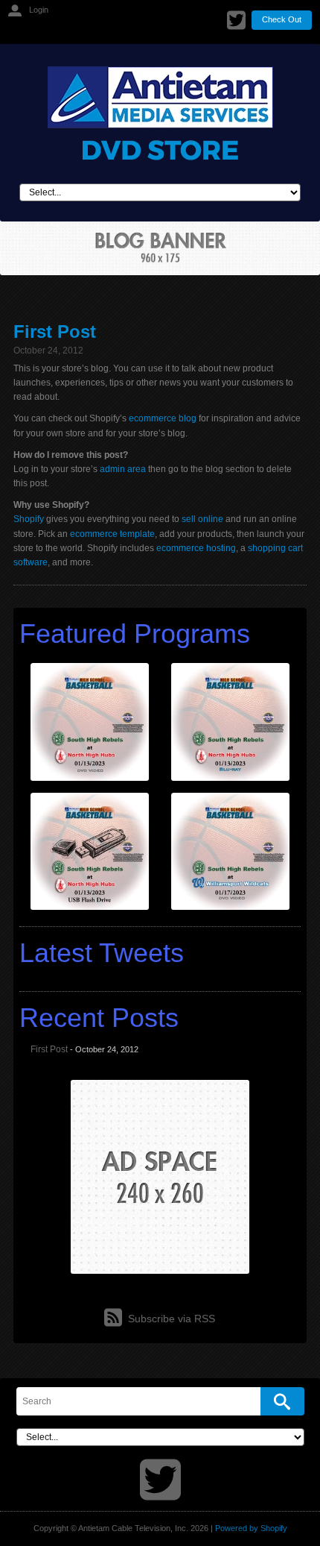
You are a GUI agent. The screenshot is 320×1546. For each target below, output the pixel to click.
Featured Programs (134, 633)
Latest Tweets (101, 952)
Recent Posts (99, 1017)
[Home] (160, 113)
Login (38, 9)
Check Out (281, 19)
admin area (123, 469)
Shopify (28, 519)
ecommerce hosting (196, 548)
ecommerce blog (162, 418)
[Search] (282, 1401)
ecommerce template (112, 534)
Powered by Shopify (251, 1528)
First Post (54, 331)
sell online (202, 519)
